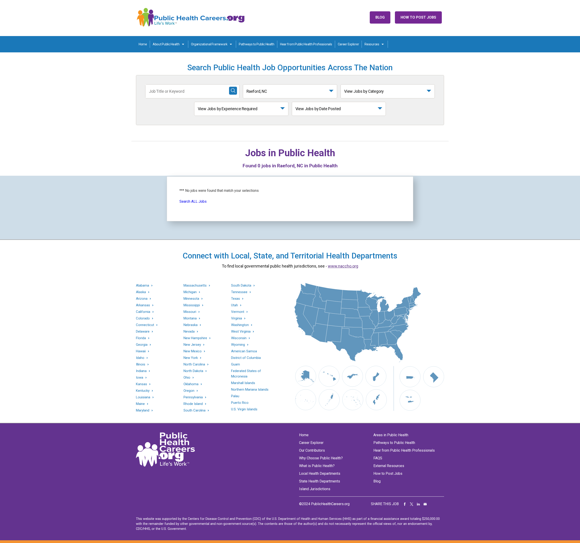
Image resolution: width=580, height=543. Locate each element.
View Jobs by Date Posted (318, 109)
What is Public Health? (317, 466)
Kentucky (143, 391)
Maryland (142, 410)
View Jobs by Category (364, 91)
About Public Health (166, 44)
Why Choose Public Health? (321, 458)
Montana (190, 318)
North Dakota (193, 371)
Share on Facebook (405, 504)
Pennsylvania (193, 397)
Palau (235, 396)
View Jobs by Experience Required (227, 109)
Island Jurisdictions (314, 489)
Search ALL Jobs (193, 201)
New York (191, 358)
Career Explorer (348, 44)
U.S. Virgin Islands (244, 409)
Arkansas (143, 305)
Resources (372, 44)
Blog (380, 17)
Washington (240, 325)
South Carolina (194, 410)
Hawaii (141, 351)
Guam (235, 364)
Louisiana (143, 397)
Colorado (143, 318)
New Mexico (193, 351)
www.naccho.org (343, 266)
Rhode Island (193, 404)
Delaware (143, 332)
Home (143, 44)
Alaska (141, 292)
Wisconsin (238, 338)
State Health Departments (319, 481)
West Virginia (241, 332)
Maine (140, 404)
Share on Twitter (411, 504)
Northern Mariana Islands (249, 389)
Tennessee (239, 292)
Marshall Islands (243, 383)
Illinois (140, 364)
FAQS (377, 458)
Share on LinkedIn (418, 504)
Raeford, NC (256, 91)
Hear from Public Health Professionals (306, 44)
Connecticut (145, 325)
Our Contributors (312, 450)
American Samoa (244, 351)
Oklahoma (191, 384)
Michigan (190, 292)
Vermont (237, 312)
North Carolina (194, 364)
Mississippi (192, 305)
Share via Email (425, 504)
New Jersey (192, 345)
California (143, 312)
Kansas (141, 384)
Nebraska (191, 325)
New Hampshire (195, 338)
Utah (234, 305)
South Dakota (241, 285)
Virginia (236, 318)
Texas (235, 299)
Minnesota (191, 299)
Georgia (141, 345)
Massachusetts (195, 285)
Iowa (139, 378)
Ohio (187, 378)
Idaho (140, 358)
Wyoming (238, 345)
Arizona (141, 299)
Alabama (142, 285)
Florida (141, 338)
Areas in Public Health (390, 435)
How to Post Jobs (418, 17)
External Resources (388, 466)
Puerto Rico (240, 403)
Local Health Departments (319, 473)
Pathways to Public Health (256, 44)
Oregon (189, 391)
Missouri (190, 312)
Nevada (189, 332)
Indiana (141, 371)
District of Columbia (246, 358)
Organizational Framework (209, 44)
